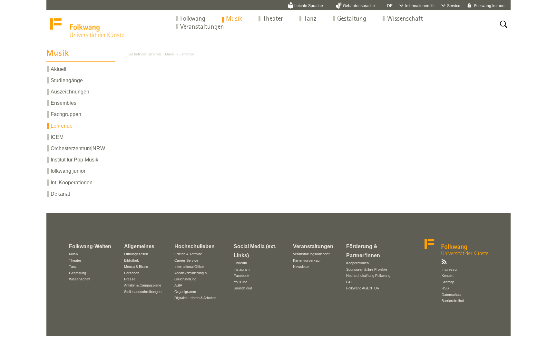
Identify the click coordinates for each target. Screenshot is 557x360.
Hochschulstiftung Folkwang (368, 275)
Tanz (310, 18)
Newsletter (301, 266)
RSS (445, 288)
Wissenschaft (405, 18)
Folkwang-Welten (90, 246)
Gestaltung (351, 18)
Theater (273, 18)
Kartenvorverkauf (306, 260)
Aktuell (58, 69)
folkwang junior (68, 171)
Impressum (450, 269)
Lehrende (62, 126)
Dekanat (60, 194)
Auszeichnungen (70, 91)
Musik (234, 18)
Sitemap (448, 282)
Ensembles (63, 103)
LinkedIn (240, 263)
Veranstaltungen (202, 27)
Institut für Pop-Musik (74, 159)
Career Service (186, 260)
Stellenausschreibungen (142, 292)
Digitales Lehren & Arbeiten (195, 298)
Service (453, 6)
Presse (129, 279)
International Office (189, 266)
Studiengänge (67, 80)
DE (390, 6)
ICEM (57, 137)
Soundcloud (243, 288)
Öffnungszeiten (136, 254)
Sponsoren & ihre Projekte (366, 269)
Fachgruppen (66, 114)
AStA (178, 285)
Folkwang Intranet (489, 6)
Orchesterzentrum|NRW (78, 148)
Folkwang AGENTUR (362, 288)
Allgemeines (139, 246)
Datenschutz (452, 295)
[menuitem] (192, 19)
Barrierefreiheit (453, 301)
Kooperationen (357, 263)
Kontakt (448, 275)
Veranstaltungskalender (311, 254)
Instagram (241, 269)
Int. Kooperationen (72, 182)
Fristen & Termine (188, 254)
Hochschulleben (194, 246)
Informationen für (420, 6)
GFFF (351, 282)
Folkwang (192, 18)
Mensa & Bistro (136, 266)
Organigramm (185, 292)
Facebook (241, 275)
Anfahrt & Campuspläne (142, 285)
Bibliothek (131, 260)
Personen (131, 273)
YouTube (241, 282)
